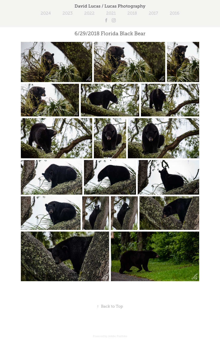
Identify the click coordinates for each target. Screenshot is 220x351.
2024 (46, 13)
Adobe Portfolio (117, 336)
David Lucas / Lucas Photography (110, 6)
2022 (89, 13)
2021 (111, 13)
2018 (132, 13)
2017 (153, 13)
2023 (68, 13)
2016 (174, 13)
